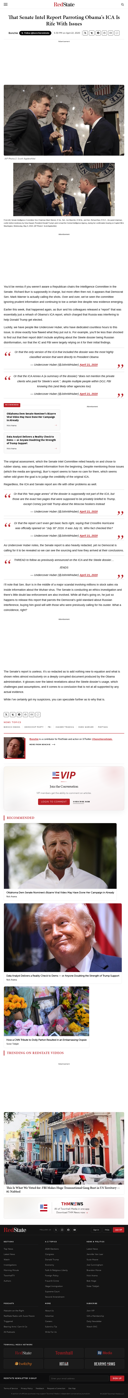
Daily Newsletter (94, 1321)
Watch (7, 1259)
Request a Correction (56, 1388)
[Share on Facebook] (98, 33)
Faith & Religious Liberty (56, 1270)
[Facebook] (68, 1229)
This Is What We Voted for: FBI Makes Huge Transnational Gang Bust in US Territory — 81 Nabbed (63, 1189)
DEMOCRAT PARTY (34, 727)
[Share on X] (85, 33)
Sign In (96, 1230)
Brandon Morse (94, 1270)
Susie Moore (92, 1259)
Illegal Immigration (54, 1286)
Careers (48, 1321)
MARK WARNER (86, 727)
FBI (49, 727)
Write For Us (51, 1332)
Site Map (72, 1388)
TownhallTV (9, 1275)
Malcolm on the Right (14, 1310)
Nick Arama (11, 896)
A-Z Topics (51, 1242)
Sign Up (117, 1378)
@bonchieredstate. (102, 739)
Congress (49, 1254)
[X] (55, 1229)
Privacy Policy (27, 1388)
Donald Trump (52, 1259)
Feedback (40, 1388)
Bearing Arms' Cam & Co (15, 1326)
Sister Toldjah (12, 1044)
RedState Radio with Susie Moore (19, 1316)
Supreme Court (52, 1291)
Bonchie (13, 33)
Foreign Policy (51, 1275)
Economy (49, 1265)
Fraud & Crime (52, 1281)
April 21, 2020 (89, 364)
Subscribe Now (81, 802)
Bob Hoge (91, 1281)
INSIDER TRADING (65, 727)
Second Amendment (54, 1297)
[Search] (123, 4)
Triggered (8, 1321)
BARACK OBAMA (12, 727)
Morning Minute (11, 1270)
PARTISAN (103, 727)
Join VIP (118, 1230)
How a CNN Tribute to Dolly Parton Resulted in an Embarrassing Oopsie (46, 1039)
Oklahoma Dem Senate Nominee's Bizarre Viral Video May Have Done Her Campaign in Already (60, 892)
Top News (8, 1249)
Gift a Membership (95, 1316)
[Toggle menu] (5, 4)
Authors (7, 1281)
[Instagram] (62, 1229)
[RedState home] (15, 1230)
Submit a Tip (51, 1326)
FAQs (107, 1230)
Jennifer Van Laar (95, 1254)
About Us (49, 1310)
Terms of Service (11, 1388)
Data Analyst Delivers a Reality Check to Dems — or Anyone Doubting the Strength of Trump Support (62, 975)
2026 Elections (52, 1249)
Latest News (9, 1254)
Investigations (10, 1265)
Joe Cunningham (95, 1265)
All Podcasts (9, 1332)
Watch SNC (92, 1326)
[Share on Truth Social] (91, 33)
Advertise (49, 1316)
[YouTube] (74, 1229)
